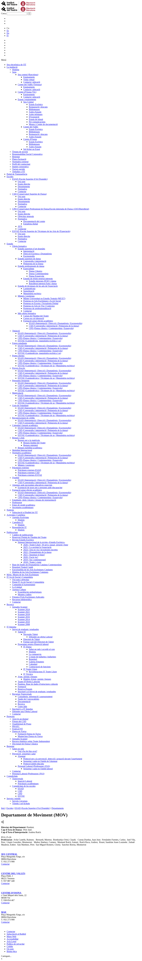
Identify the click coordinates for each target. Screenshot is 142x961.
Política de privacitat (15, 944)
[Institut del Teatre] (18, 11)
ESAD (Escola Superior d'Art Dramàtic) (32, 808)
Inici (3, 808)
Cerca (3, 13)
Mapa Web (11, 936)
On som (10, 949)
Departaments (58, 808)
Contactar (5, 864)
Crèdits (10, 946)
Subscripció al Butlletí (16, 934)
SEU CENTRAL (9, 854)
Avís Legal (11, 941)
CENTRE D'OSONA (11, 893)
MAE (3, 912)
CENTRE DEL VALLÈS (13, 873)
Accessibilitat (12, 939)
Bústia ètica (12, 951)
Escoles (10, 808)
